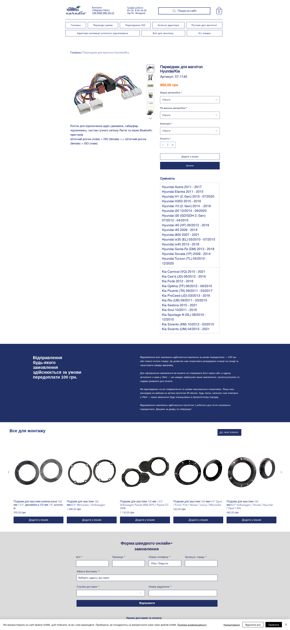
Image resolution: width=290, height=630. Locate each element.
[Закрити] (286, 624)
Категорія (166, 123)
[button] (219, 10)
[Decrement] (163, 145)
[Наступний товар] (281, 472)
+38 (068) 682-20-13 (103, 13)
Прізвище (117, 557)
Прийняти (273, 624)
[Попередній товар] (9, 472)
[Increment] (173, 145)
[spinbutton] (168, 145)
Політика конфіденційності (191, 624)
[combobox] (190, 99)
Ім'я (78, 557)
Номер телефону (158, 557)
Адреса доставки (87, 571)
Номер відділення (159, 586)
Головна (75, 52)
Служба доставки (87, 586)
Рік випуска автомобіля (173, 108)
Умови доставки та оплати (144, 618)
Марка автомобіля (171, 92)
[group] (145, 485)
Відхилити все (253, 624)
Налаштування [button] (232, 624)
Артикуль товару (195, 557)
